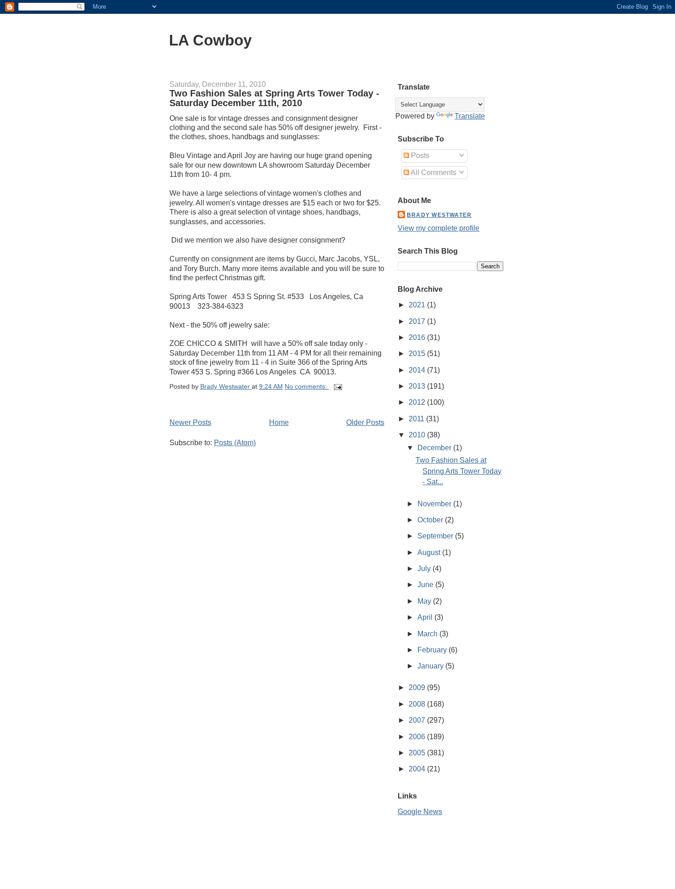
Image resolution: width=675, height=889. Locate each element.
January (431, 666)
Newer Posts (190, 422)
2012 (418, 402)
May (425, 601)
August (429, 552)
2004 (418, 769)
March (428, 634)
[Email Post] (337, 386)
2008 (418, 704)
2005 (418, 753)
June (426, 585)
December (435, 448)
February (433, 650)
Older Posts (365, 422)
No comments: (307, 386)
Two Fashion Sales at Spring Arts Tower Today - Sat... (458, 471)
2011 (417, 419)
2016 (418, 337)
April (425, 617)
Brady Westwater (439, 215)
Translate (470, 116)
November (435, 504)
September (436, 536)
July (425, 568)
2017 (418, 321)
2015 (418, 353)
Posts (419, 155)
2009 (418, 687)
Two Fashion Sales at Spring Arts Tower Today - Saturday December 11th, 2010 (274, 98)
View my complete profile (438, 228)
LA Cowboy (210, 40)
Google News (420, 811)
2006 (418, 737)
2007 (418, 720)
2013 (418, 386)
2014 (418, 370)
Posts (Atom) (235, 443)
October (431, 520)
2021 (418, 305)
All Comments (432, 172)
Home (279, 422)
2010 (418, 435)
